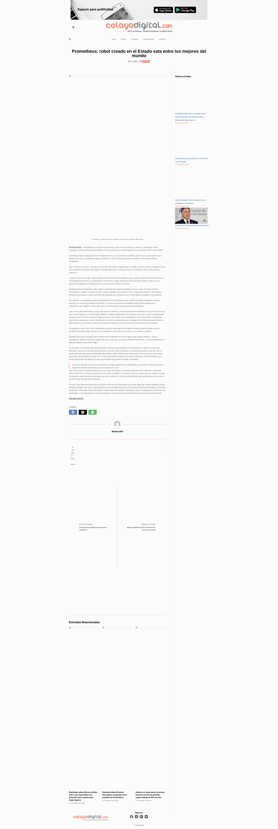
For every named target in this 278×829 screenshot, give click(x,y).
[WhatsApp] (93, 412)
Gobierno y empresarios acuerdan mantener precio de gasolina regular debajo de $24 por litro (150, 794)
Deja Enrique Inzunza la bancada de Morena (192, 225)
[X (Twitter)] (83, 412)
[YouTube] (146, 816)
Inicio (114, 39)
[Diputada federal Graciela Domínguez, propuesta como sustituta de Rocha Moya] (117, 707)
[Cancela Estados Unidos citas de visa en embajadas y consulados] (191, 182)
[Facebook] (73, 412)
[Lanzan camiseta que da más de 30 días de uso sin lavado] (191, 140)
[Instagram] (141, 816)
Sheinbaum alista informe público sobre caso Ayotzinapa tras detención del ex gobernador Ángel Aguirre (190, 117)
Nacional (135, 39)
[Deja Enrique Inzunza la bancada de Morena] (191, 216)
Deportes (162, 39)
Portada (146, 61)
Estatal (124, 39)
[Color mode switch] (73, 27)
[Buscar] (70, 39)
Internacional (148, 39)
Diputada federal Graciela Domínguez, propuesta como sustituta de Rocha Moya (114, 794)
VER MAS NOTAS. (76, 398)
